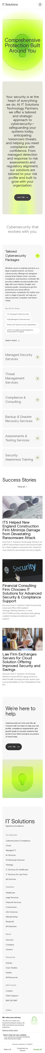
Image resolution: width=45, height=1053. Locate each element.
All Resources (12, 978)
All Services (11, 879)
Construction (11, 907)
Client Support (12, 996)
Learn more (11, 340)
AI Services (11, 855)
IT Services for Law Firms (16, 875)
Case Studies (11, 968)
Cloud (8, 846)
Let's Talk (12, 746)
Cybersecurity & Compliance (18, 841)
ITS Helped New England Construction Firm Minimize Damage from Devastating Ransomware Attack (21, 530)
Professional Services (15, 860)
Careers (9, 950)
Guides (9, 973)
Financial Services (13, 902)
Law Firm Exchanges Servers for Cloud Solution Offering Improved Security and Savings (21, 662)
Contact (9, 991)
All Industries (11, 927)
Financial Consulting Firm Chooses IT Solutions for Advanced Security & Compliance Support (22, 593)
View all (21, 486)
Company (10, 945)
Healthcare (10, 893)
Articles (9, 963)
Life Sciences (12, 912)
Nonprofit (10, 922)
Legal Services (12, 898)
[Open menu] (40, 4)
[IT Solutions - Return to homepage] (10, 4)
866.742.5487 (11, 1001)
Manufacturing (12, 917)
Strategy (9, 865)
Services (9, 940)
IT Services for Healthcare (17, 870)
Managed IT (11, 850)
